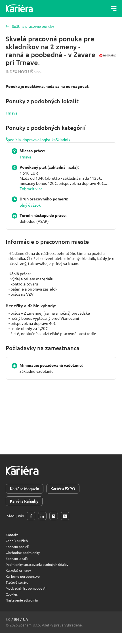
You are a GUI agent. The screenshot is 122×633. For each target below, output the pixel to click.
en (16, 619)
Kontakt (12, 534)
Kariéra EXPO (63, 488)
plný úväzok (30, 205)
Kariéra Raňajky (24, 501)
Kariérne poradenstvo (23, 576)
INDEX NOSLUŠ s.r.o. (23, 71)
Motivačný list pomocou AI (26, 588)
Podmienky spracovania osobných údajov (37, 564)
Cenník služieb (17, 540)
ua (25, 619)
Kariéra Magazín (24, 488)
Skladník (63, 139)
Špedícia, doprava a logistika (31, 139)
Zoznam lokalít (17, 558)
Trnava (11, 112)
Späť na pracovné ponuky (33, 26)
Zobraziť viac (31, 188)
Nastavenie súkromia (22, 600)
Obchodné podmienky (23, 552)
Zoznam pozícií (17, 546)
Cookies (12, 594)
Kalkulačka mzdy (18, 570)
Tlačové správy (17, 582)
